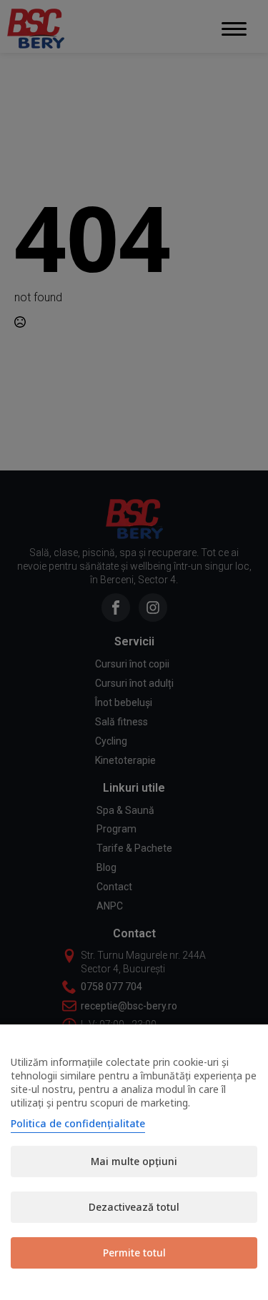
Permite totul (134, 1252)
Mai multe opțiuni (134, 1161)
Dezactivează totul (134, 1207)
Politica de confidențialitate (78, 1123)
